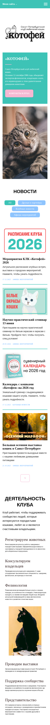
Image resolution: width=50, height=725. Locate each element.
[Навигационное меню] (45, 4)
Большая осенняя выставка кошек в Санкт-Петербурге (22, 446)
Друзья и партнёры (32, 202)
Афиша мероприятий (25, 215)
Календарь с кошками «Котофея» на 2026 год (18, 386)
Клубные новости (25, 208)
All (10, 202)
